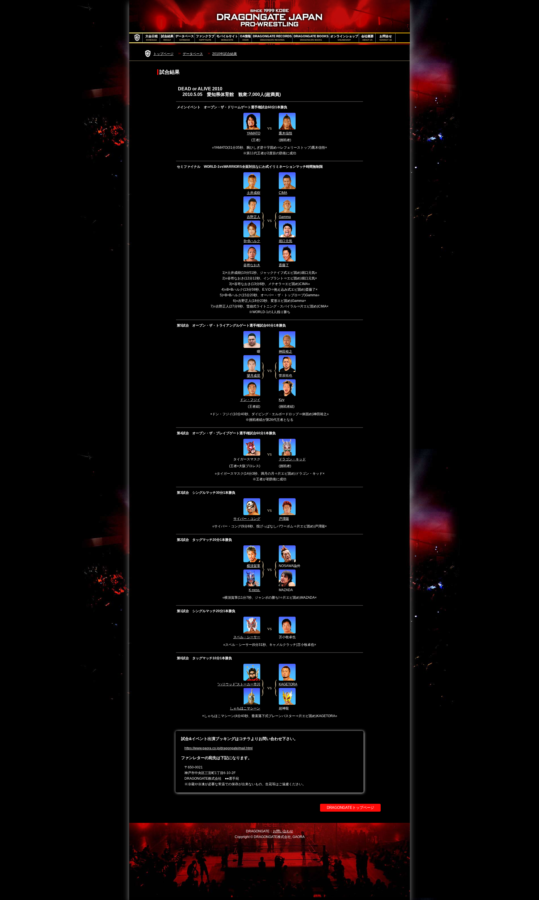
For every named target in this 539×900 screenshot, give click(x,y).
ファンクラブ (205, 38)
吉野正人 (253, 217)
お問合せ (386, 38)
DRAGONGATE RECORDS (272, 38)
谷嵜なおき (251, 265)
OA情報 (245, 38)
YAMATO (253, 133)
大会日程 (151, 38)
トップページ (163, 54)
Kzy (281, 400)
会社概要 (367, 38)
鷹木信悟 (285, 133)
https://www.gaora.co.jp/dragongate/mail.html (218, 748)
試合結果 (167, 38)
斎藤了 (284, 265)
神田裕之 (285, 351)
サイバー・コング (246, 519)
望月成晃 (253, 376)
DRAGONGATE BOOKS (311, 38)
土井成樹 (253, 193)
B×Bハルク (252, 241)
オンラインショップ (344, 38)
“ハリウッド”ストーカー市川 (239, 684)
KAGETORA (288, 684)
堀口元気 (285, 241)
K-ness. (254, 590)
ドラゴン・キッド (292, 459)
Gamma (285, 217)
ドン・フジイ (250, 400)
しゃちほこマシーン (245, 708)
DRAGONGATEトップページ (350, 807)
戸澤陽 (284, 519)
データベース (184, 38)
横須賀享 (253, 566)
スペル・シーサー (246, 637)
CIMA (283, 193)
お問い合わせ (283, 831)
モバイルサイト (227, 38)
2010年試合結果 (224, 54)
